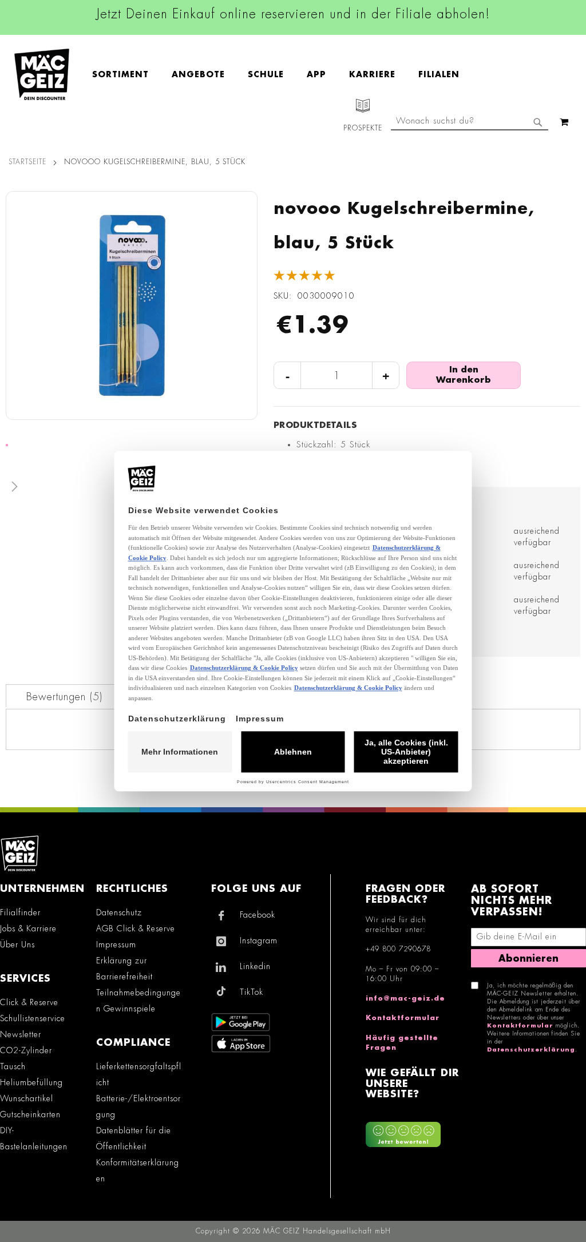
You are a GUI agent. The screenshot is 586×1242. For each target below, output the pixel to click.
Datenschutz (119, 912)
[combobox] (469, 121)
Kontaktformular (403, 1017)
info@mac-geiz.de (405, 998)
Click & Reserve (29, 1002)
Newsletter (20, 1034)
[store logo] (41, 74)
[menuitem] (126, 75)
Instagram (259, 941)
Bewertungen (63, 697)
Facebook (257, 915)
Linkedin (255, 966)
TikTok (251, 992)
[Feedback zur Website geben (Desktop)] (412, 1130)
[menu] (281, 75)
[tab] (64, 695)
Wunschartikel (26, 1098)
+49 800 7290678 (398, 949)
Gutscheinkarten (30, 1114)
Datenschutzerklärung (531, 1050)
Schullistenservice (32, 1018)
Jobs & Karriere (28, 928)
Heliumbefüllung (31, 1082)
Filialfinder (20, 912)
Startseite (27, 161)
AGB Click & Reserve (135, 928)
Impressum (116, 945)
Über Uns (17, 945)
